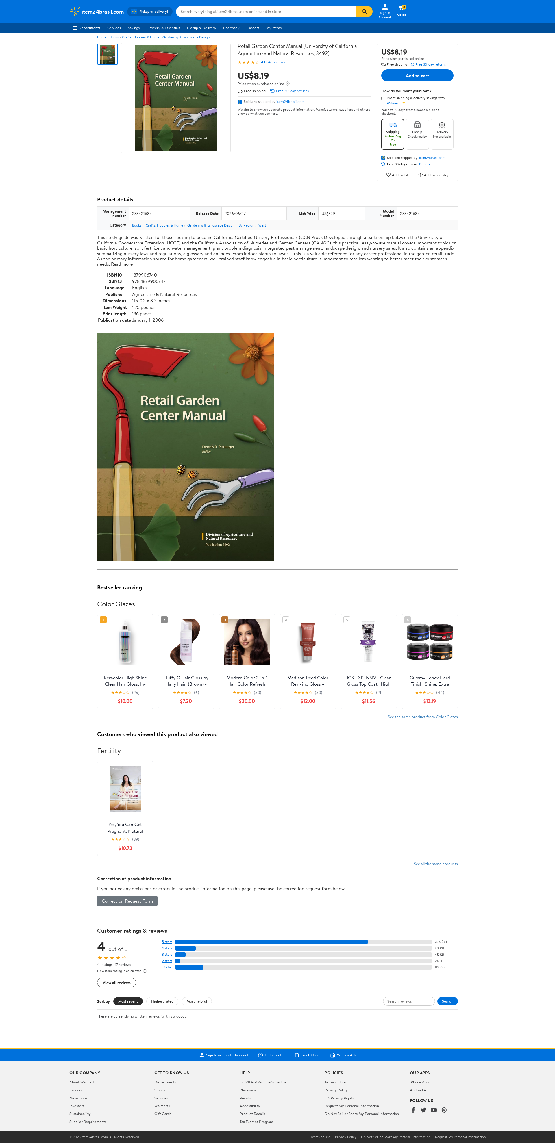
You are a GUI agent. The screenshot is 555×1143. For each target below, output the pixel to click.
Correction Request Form (127, 901)
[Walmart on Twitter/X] (423, 1110)
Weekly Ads (346, 1055)
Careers (253, 27)
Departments (89, 27)
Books (114, 37)
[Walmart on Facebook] (413, 1110)
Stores (159, 1089)
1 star (168, 967)
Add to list (400, 174)
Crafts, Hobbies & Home (140, 37)
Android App (420, 1089)
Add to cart (417, 75)
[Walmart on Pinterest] (444, 1110)
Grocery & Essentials (163, 27)
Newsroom (78, 1098)
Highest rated (162, 1001)
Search (447, 1001)
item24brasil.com (290, 101)
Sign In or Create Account (227, 1055)
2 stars (167, 961)
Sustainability (80, 1113)
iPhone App (419, 1082)
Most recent (128, 1001)
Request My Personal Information (352, 1105)
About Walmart (81, 1082)
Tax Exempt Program (256, 1121)
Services (114, 27)
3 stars (167, 954)
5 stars (167, 942)
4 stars (167, 948)
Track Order (311, 1055)
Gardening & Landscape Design (186, 37)
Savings (134, 27)
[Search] (364, 11)
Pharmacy (231, 27)
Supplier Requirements (87, 1121)
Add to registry (436, 174)
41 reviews (276, 62)
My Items (274, 27)
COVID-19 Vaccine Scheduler (264, 1082)
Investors (76, 1105)
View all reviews (117, 982)
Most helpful (197, 1001)
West (262, 225)
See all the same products (436, 863)
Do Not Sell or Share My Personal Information (362, 1113)
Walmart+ (162, 1105)
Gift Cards (162, 1113)
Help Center (275, 1055)
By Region (246, 225)
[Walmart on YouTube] (434, 1110)
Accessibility (250, 1105)
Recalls (245, 1098)
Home (101, 37)
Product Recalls (252, 1113)
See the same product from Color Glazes (423, 716)
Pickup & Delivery (201, 27)
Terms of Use (335, 1082)
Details (424, 164)
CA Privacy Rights (339, 1098)
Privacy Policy (336, 1089)
